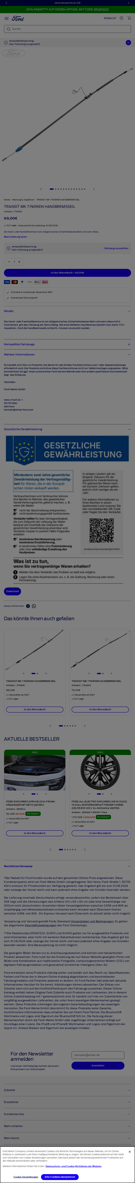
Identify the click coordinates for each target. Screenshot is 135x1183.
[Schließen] (129, 1151)
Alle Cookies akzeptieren (60, 1177)
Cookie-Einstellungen (26, 1177)
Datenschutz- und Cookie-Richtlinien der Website (73, 1166)
